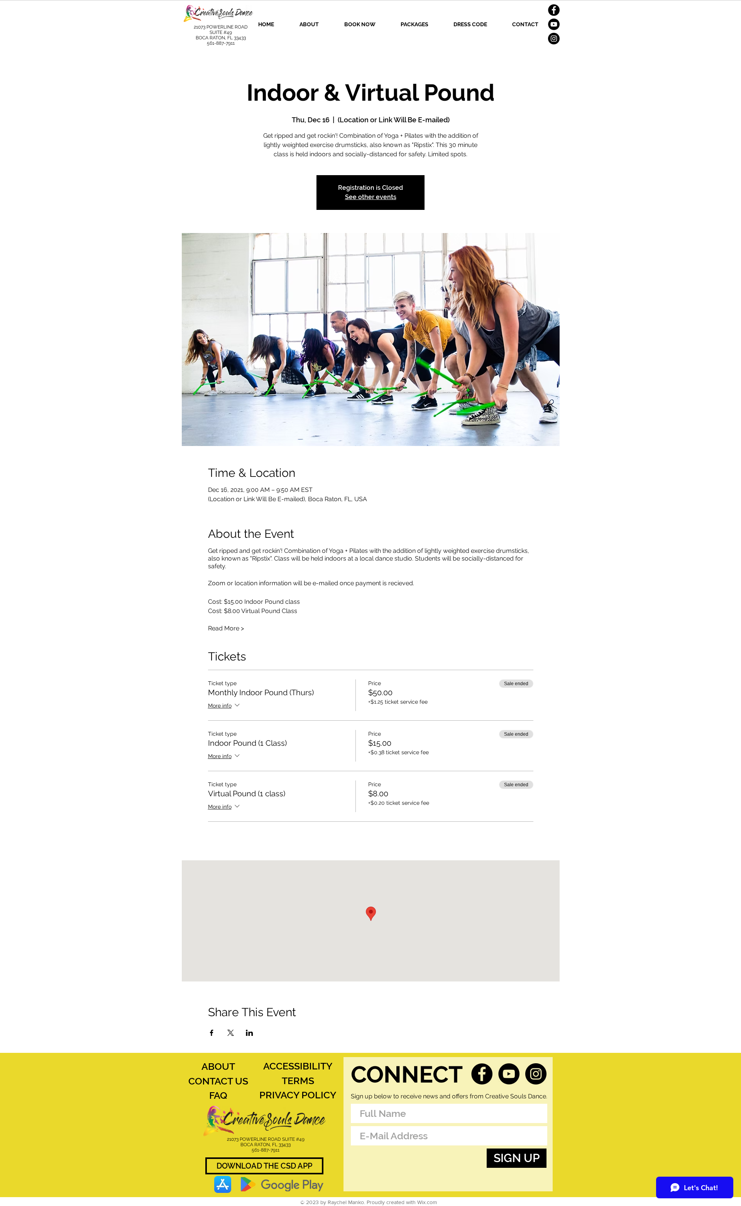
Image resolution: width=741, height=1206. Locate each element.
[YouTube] (554, 24)
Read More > (226, 628)
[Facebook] (554, 10)
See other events (370, 197)
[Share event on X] (230, 1033)
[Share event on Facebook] (211, 1033)
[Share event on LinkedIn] (249, 1033)
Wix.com (427, 1202)
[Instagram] (554, 38)
